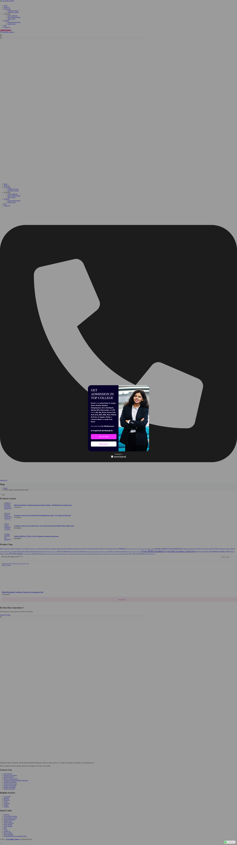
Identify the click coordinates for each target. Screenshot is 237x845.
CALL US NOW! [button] (104, 436)
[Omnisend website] (118, 455)
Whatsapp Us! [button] (103, 444)
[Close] (147, 387)
